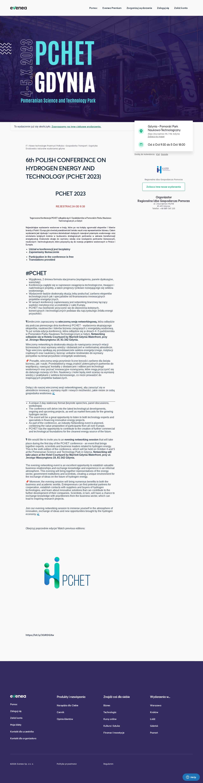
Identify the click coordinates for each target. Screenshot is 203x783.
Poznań (154, 732)
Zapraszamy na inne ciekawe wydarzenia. (76, 126)
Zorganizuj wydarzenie (139, 8)
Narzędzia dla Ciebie (67, 705)
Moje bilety (15, 724)
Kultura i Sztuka (111, 725)
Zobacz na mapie (156, 136)
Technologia (109, 712)
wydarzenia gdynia (56, 148)
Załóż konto (181, 8)
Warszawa (155, 705)
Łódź (152, 719)
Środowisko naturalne (36, 148)
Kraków (154, 712)
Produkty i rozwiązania (71, 697)
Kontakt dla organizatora (23, 738)
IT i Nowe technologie (36, 146)
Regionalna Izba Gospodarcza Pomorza (164, 201)
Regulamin (108, 763)
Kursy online (109, 719)
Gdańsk (154, 725)
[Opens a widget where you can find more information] (191, 777)
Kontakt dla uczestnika (22, 731)
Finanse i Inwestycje (113, 732)
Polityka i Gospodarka (67, 146)
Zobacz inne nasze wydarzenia (163, 186)
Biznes (106, 705)
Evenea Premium (111, 8)
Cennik (60, 712)
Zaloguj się (163, 8)
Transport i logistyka (88, 146)
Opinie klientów (65, 719)
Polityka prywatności (67, 763)
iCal (158, 154)
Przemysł (51, 146)
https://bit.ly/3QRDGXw (40, 635)
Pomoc (93, 8)
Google (164, 154)
